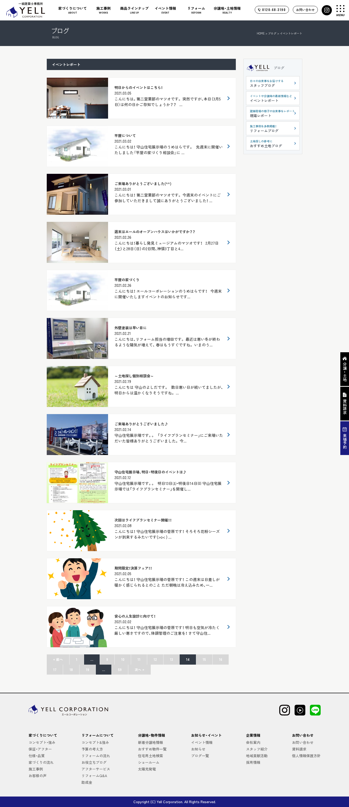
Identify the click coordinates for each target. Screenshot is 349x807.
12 (155, 659)
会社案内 (253, 742)
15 (204, 659)
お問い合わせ (305, 9)
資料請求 (299, 749)
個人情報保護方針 (306, 755)
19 (87, 669)
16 (220, 659)
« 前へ (58, 659)
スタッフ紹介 (256, 749)
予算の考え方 (92, 749)
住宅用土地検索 (150, 755)
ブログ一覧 (200, 755)
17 (54, 669)
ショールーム (148, 762)
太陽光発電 (147, 768)
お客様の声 (37, 775)
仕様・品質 (37, 755)
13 (171, 659)
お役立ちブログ (94, 762)
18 (71, 669)
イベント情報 (202, 742)
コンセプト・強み (42, 742)
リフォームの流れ (96, 755)
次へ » (139, 669)
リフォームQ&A (94, 775)
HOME (261, 33)
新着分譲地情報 (150, 742)
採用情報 (253, 762)
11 (139, 659)
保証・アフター (40, 749)
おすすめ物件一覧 (152, 749)
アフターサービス (96, 768)
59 (120, 669)
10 (122, 659)
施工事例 (36, 768)
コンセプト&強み (95, 742)
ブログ (279, 67)
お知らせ (198, 749)
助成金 (87, 782)
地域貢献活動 (256, 755)
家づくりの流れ (41, 762)
